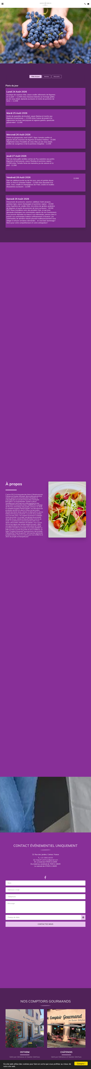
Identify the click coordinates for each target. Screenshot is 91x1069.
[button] (2, 4)
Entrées (46, 76)
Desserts (57, 76)
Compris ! (81, 1063)
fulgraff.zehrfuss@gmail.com (47, 860)
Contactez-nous (45, 924)
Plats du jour (35, 76)
